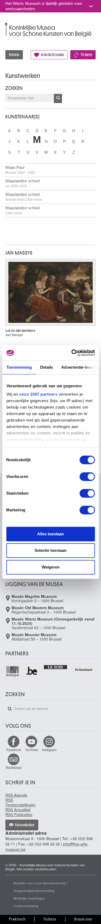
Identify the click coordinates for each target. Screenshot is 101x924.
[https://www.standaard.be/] (84, 669)
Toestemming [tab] (19, 367)
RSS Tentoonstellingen (20, 802)
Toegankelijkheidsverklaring (33, 890)
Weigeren (51, 567)
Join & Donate (52, 55)
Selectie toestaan (50, 550)
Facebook (13, 749)
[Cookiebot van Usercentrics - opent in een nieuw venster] (72, 352)
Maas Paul (20, 169)
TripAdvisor (13, 767)
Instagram (49, 749)
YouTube (31, 749)
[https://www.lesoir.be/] (56, 666)
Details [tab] (46, 367)
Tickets (86, 55)
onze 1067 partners (38, 394)
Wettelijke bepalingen (29, 898)
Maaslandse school (22, 183)
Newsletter (25, 825)
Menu (14, 55)
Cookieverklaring (26, 905)
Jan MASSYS (19, 253)
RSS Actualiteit (17, 809)
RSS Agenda (16, 795)
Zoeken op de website (10, 708)
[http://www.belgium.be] (32, 671)
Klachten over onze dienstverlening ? (40, 883)
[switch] (87, 476)
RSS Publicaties (18, 814)
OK (58, 98)
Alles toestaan (50, 534)
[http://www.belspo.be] (12, 671)
